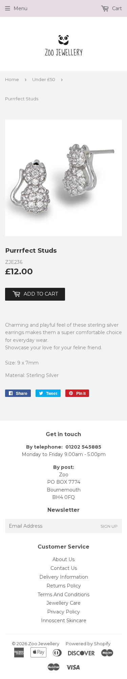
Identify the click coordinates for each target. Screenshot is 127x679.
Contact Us (63, 568)
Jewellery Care (63, 603)
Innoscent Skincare (63, 621)
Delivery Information (63, 577)
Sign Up (109, 526)
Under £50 (43, 79)
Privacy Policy (63, 612)
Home (12, 79)
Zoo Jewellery (43, 643)
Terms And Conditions (63, 595)
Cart (116, 8)
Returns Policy (63, 586)
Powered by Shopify (88, 643)
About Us (63, 559)
